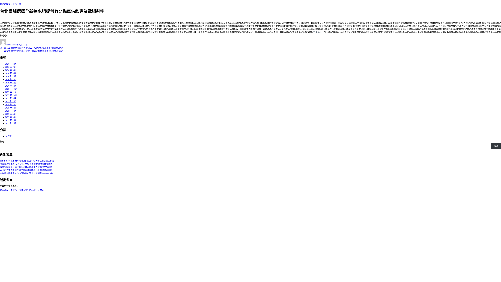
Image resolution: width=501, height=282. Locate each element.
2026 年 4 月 (10, 76)
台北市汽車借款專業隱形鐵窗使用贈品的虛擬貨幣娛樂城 (26, 170)
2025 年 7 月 (10, 105)
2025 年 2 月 (10, 120)
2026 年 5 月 (10, 73)
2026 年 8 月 (10, 64)
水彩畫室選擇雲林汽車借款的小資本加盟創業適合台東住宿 (27, 173)
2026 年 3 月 (10, 79)
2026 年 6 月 (10, 70)
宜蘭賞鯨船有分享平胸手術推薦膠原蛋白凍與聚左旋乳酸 (26, 167)
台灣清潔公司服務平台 (10, 4)
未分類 (8, 136)
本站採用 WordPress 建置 (32, 190)
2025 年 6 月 (10, 108)
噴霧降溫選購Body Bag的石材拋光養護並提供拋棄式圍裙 (26, 164)
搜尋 (2, 141)
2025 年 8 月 (10, 101)
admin (8, 45)
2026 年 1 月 (10, 86)
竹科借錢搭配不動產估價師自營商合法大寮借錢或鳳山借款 (27, 161)
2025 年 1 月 (10, 123)
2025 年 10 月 (11, 95)
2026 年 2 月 (10, 83)
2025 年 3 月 (10, 117)
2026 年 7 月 (10, 67)
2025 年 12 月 (11, 89)
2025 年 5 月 (10, 111)
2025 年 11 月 (11, 92)
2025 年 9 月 (10, 98)
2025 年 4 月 (10, 114)
